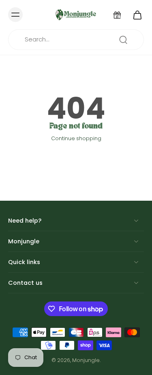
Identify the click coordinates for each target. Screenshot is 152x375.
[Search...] (123, 40)
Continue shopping (76, 138)
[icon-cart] (135, 15)
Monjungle (86, 360)
